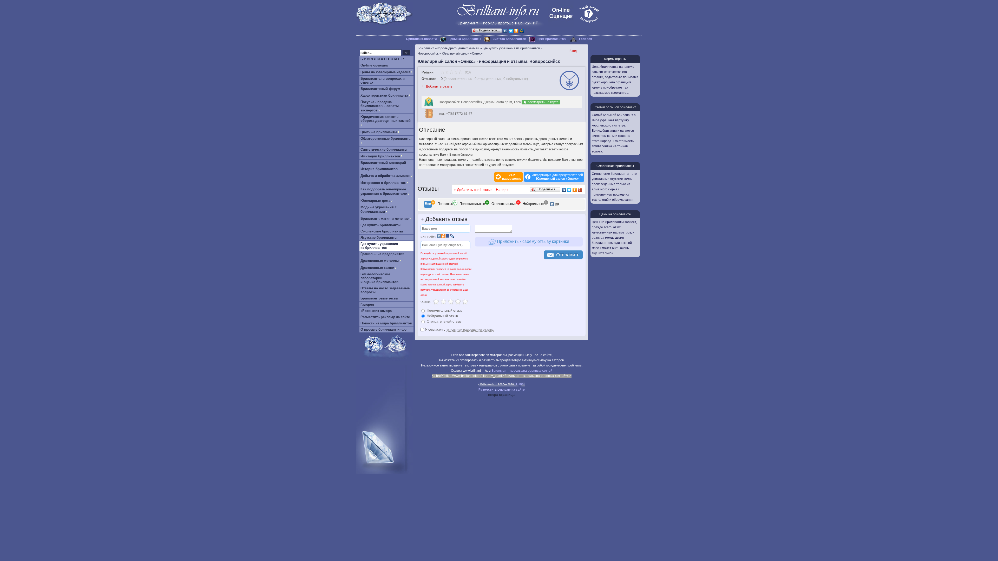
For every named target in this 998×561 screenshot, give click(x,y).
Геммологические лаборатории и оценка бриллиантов (379, 278)
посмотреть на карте (543, 102)
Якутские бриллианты (378, 237)
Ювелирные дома (375, 201)
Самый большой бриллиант (615, 107)
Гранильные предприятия (382, 254)
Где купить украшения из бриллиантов (379, 246)
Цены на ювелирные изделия (385, 72)
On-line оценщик (374, 65)
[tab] (428, 204)
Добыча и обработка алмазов (385, 176)
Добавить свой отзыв (474, 190)
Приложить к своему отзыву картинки (532, 241)
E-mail (520, 384)
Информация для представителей (557, 177)
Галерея (585, 39)
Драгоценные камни (377, 268)
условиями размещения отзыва (470, 329)
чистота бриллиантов (509, 39)
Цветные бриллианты (378, 132)
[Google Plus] (580, 189)
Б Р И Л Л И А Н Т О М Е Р (382, 59)
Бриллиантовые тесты (379, 298)
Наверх (502, 190)
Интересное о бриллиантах (383, 183)
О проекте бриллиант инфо (383, 329)
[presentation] (428, 204)
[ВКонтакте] (505, 31)
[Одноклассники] (516, 31)
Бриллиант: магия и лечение (384, 219)
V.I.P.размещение (511, 177)
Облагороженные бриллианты (385, 139)
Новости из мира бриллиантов (386, 323)
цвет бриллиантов (551, 39)
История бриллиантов (379, 169)
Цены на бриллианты (615, 214)
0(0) (467, 72)
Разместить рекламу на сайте (385, 317)
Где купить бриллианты (380, 225)
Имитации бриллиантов (380, 156)
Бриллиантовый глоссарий (383, 163)
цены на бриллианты (465, 39)
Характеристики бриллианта (384, 95)
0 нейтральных (515, 79)
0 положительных (458, 79)
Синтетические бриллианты (383, 149)
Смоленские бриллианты (381, 231)
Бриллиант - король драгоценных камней (521, 370)
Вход (573, 51)
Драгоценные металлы (379, 261)
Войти (431, 237)
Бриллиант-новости (421, 39)
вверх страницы (501, 395)
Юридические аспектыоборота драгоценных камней (385, 119)
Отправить (567, 254)
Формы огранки (615, 59)
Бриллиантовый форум (380, 89)
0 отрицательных (488, 79)
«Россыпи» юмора (376, 311)
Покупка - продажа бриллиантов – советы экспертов (379, 106)
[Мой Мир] (521, 31)
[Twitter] (511, 31)
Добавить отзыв (439, 86)
